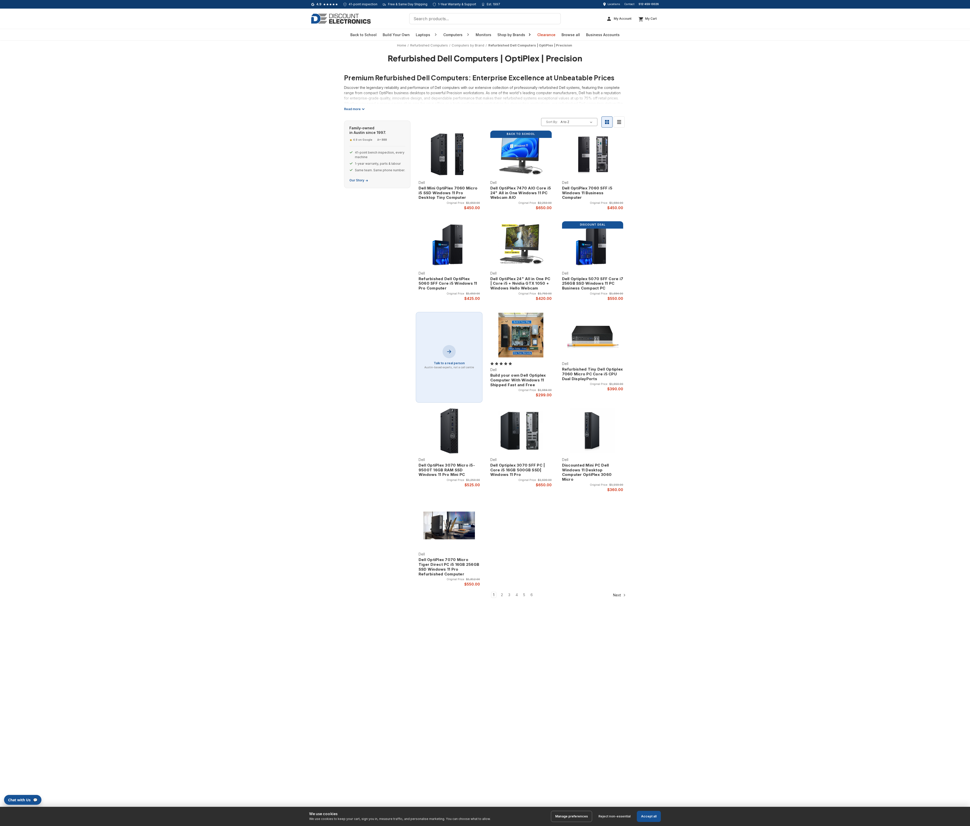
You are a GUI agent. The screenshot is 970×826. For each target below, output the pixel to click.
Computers (453, 35)
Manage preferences (571, 816)
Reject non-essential (614, 816)
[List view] (619, 122)
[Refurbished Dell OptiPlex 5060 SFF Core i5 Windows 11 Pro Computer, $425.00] (449, 244)
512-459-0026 (649, 4)
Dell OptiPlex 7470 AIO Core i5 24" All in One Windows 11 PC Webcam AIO (520, 193)
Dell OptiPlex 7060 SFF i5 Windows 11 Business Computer (587, 193)
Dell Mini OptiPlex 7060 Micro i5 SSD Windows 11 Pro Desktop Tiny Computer (448, 193)
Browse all (571, 35)
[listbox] (577, 122)
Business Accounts (603, 35)
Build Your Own (396, 35)
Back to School (363, 35)
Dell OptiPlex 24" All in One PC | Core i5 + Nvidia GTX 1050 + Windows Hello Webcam (520, 284)
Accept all (649, 816)
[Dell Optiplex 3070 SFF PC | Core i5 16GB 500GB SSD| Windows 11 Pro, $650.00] (521, 430)
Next (617, 595)
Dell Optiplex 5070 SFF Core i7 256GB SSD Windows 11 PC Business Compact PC (592, 284)
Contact (629, 4)
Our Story (356, 180)
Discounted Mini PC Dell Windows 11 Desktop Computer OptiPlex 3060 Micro (587, 472)
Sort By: (552, 122)
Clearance (546, 35)
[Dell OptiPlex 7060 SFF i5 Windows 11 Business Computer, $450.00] (593, 153)
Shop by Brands (511, 35)
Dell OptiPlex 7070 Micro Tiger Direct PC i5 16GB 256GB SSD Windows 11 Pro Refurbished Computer (449, 566)
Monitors (483, 35)
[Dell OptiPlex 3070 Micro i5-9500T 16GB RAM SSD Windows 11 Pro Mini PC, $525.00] (449, 430)
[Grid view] (607, 122)
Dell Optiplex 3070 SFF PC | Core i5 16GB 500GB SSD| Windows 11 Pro (517, 470)
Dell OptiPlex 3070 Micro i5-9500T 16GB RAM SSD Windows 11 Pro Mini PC (447, 470)
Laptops (423, 35)
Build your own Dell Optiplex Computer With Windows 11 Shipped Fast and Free (518, 380)
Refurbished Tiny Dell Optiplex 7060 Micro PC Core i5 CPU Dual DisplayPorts (592, 374)
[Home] (341, 19)
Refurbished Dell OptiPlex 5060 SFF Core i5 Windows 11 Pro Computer (448, 284)
